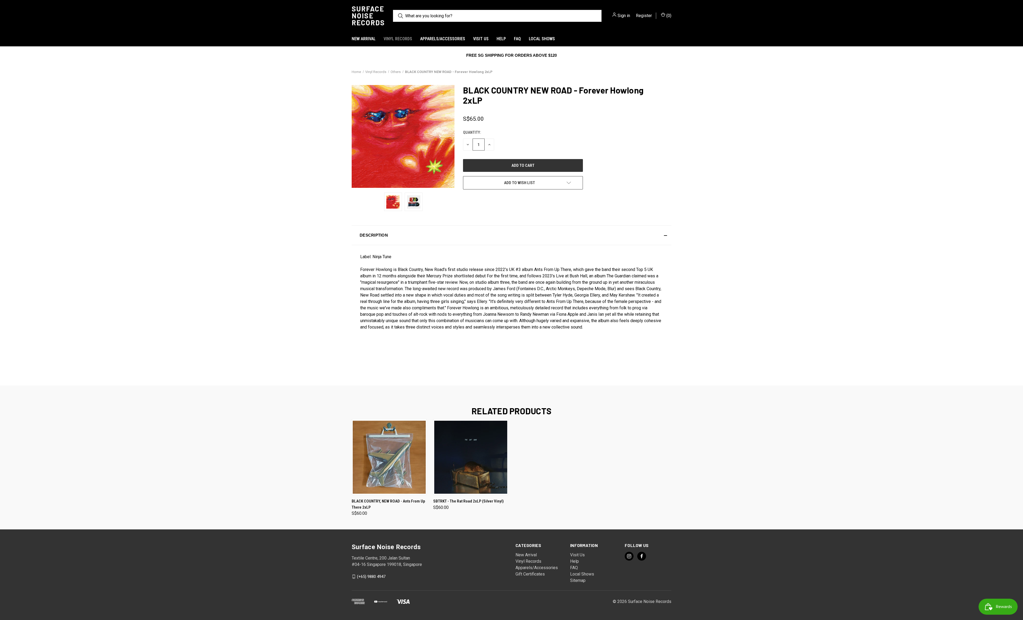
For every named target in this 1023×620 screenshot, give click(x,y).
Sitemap (578, 580)
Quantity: (472, 132)
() (668, 15)
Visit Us (481, 38)
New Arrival (364, 38)
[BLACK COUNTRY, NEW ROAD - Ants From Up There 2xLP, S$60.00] (389, 457)
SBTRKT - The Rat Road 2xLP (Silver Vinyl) (468, 501)
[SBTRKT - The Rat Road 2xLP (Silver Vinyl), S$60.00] (470, 457)
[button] (511, 235)
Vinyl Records (398, 38)
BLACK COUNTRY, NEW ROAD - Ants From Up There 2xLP (388, 504)
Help (501, 38)
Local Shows (542, 38)
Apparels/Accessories (442, 38)
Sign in (624, 15)
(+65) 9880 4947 (371, 576)
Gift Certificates (530, 574)
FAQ (517, 38)
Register (644, 15)
